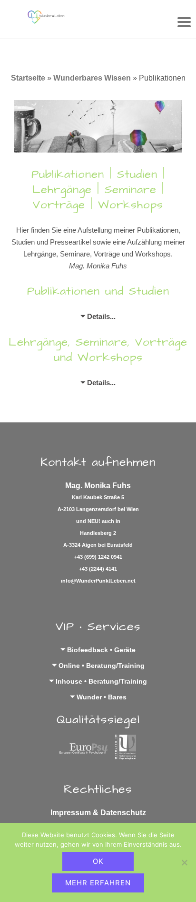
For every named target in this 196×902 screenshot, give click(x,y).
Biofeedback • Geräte (101, 650)
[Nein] (184, 862)
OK (98, 861)
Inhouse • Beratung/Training (101, 681)
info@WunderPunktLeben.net (98, 581)
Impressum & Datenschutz (98, 813)
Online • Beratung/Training (102, 665)
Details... (101, 316)
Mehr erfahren (98, 882)
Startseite (28, 78)
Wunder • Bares (102, 697)
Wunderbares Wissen (92, 78)
